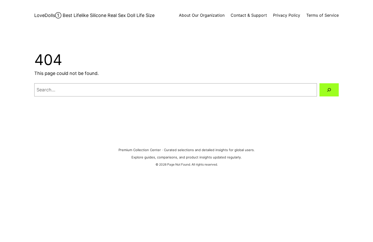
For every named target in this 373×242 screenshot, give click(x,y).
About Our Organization (202, 15)
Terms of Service (322, 15)
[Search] (329, 89)
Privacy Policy (286, 15)
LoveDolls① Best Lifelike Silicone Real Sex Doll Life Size (94, 15)
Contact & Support (249, 15)
